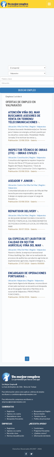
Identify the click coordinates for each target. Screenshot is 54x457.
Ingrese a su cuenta (14, 431)
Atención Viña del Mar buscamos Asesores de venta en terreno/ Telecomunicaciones (24, 117)
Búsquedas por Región (42, 411)
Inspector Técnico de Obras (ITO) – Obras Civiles (27, 151)
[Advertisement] (27, 37)
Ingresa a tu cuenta (14, 414)
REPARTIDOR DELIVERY (22, 211)
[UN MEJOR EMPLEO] (15, 3)
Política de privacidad (42, 419)
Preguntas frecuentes (41, 431)
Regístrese (11, 428)
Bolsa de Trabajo (30, 387)
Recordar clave (12, 433)
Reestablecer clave (14, 416)
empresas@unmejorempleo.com (14, 402)
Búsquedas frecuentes (15, 419)
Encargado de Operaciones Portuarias (27, 274)
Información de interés (42, 436)
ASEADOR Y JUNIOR (20, 181)
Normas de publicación (15, 436)
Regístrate (10, 411)
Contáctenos (38, 428)
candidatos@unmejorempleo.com (24, 394)
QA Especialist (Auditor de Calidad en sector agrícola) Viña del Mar (27, 242)
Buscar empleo (27, 90)
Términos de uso (40, 416)
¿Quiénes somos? (40, 433)
